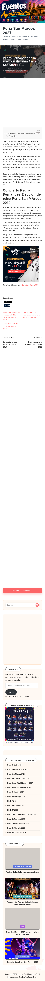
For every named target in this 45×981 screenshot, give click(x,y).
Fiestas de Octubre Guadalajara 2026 (21, 814)
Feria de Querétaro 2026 (16, 833)
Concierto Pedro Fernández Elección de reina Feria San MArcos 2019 (22, 135)
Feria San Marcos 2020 (30, 285)
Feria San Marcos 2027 (19, 30)
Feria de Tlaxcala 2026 (16, 828)
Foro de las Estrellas (22, 956)
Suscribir (11, 692)
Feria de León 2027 (14, 765)
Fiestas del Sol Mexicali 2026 (18, 823)
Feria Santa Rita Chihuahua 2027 (20, 783)
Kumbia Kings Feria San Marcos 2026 (22, 962)
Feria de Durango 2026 (16, 796)
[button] (21, 264)
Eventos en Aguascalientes (22, 866)
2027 (22, 926)
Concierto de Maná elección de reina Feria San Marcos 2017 (31, 314)
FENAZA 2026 (12, 810)
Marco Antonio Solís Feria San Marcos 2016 (10, 326)
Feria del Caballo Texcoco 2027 (19, 778)
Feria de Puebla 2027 (15, 792)
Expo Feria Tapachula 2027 (17, 769)
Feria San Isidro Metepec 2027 (19, 787)
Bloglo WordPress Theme (28, 977)
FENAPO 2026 (12, 801)
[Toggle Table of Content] (37, 131)
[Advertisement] (22, 104)
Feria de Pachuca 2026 (16, 819)
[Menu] (5, 44)
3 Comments (22, 70)
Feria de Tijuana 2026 (15, 805)
